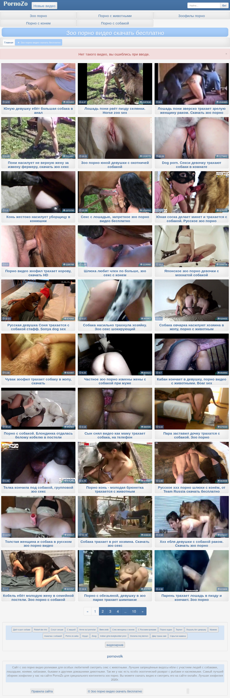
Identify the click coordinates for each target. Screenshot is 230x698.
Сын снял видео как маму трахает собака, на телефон (115, 435)
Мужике (213, 629)
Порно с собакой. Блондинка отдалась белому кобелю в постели (38, 435)
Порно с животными (115, 15)
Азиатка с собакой (53, 635)
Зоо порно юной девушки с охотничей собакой (115, 165)
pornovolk (115, 656)
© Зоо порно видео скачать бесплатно (115, 691)
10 (134, 611)
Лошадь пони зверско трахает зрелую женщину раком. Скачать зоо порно (192, 111)
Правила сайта (42, 691)
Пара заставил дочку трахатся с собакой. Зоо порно (191, 435)
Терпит (179, 629)
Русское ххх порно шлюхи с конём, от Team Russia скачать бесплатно (191, 489)
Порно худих (166, 629)
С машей (71, 629)
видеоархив (115, 645)
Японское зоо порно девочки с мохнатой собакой (191, 273)
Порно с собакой (115, 22)
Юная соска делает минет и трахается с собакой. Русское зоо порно (191, 219)
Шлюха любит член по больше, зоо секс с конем (115, 273)
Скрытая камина (178, 635)
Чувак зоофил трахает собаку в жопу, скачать (38, 381)
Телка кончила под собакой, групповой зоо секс (38, 489)
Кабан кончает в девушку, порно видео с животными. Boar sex (191, 381)
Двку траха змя (159, 635)
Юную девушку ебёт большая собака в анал (38, 111)
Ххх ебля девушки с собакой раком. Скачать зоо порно (191, 544)
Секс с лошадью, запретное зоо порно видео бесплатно (115, 219)
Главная (8, 42)
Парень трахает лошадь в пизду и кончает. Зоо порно (191, 598)
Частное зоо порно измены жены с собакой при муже (115, 381)
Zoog (94, 635)
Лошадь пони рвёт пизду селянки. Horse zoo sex (115, 111)
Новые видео (44, 5)
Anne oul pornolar (87, 629)
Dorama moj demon (139, 635)
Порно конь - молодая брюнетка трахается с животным (115, 489)
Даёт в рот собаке (21, 629)
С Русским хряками (147, 629)
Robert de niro (40, 629)
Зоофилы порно (191, 15)
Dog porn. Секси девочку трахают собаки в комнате (191, 165)
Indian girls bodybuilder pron (113, 635)
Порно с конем (38, 22)
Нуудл (85, 635)
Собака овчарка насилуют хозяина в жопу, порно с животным (191, 327)
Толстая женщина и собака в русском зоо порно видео (38, 544)
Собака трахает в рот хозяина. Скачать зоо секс (114, 544)
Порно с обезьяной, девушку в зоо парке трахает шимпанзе (115, 598)
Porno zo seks (71, 635)
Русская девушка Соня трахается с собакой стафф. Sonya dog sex (38, 327)
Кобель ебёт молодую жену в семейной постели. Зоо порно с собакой (38, 598)
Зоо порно (38, 15)
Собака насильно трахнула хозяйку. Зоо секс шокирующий (115, 327)
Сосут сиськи (57, 629)
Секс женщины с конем (123, 629)
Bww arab (104, 629)
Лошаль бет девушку (196, 629)
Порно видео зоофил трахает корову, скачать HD (38, 273)
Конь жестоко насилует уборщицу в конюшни (38, 219)
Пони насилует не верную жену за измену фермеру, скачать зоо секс (38, 165)
